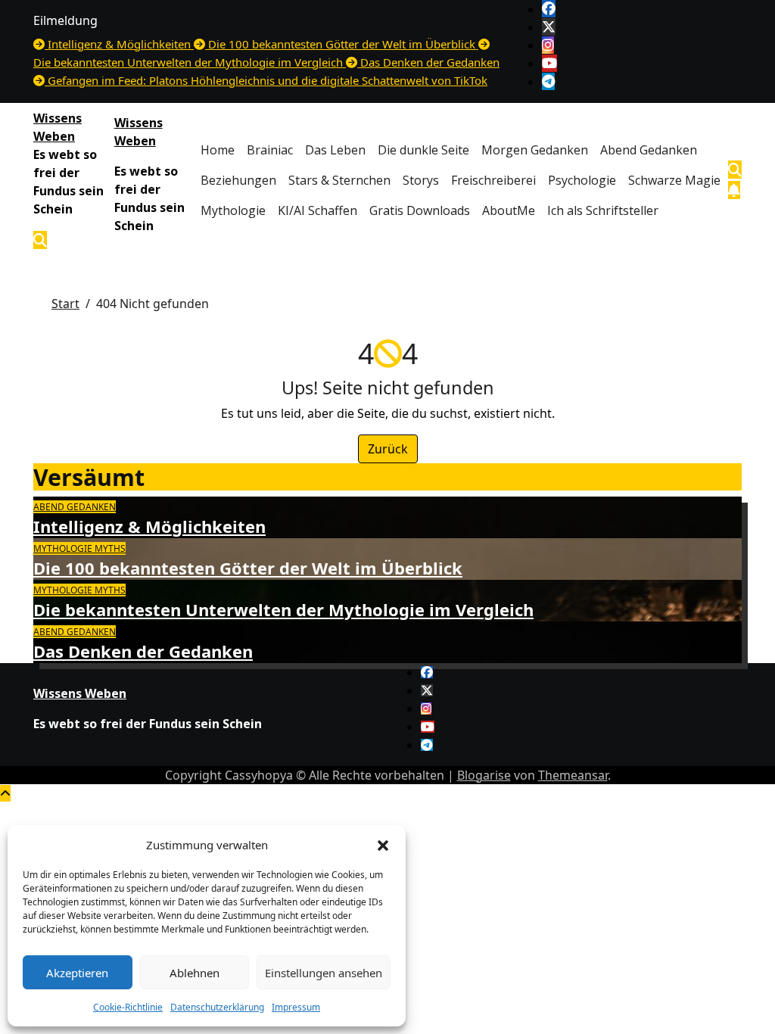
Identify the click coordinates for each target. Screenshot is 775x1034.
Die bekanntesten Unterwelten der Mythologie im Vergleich (283, 609)
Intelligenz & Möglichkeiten (149, 526)
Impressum (296, 1007)
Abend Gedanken (648, 150)
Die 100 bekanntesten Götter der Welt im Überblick (247, 567)
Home (218, 150)
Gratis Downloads (419, 210)
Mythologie (233, 210)
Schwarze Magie (674, 180)
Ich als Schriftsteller (602, 210)
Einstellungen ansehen (323, 972)
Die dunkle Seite (423, 150)
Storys (421, 180)
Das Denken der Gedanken (143, 651)
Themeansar (573, 775)
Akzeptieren (77, 972)
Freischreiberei (493, 180)
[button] (383, 844)
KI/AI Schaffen (317, 210)
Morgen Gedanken (534, 150)
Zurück (388, 449)
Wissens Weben (79, 693)
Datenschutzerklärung (217, 1007)
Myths (110, 548)
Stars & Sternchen (339, 180)
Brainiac (270, 150)
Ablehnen (194, 972)
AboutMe (508, 210)
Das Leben (335, 150)
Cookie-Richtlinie (128, 1007)
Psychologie (582, 180)
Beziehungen (238, 180)
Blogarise (484, 775)
